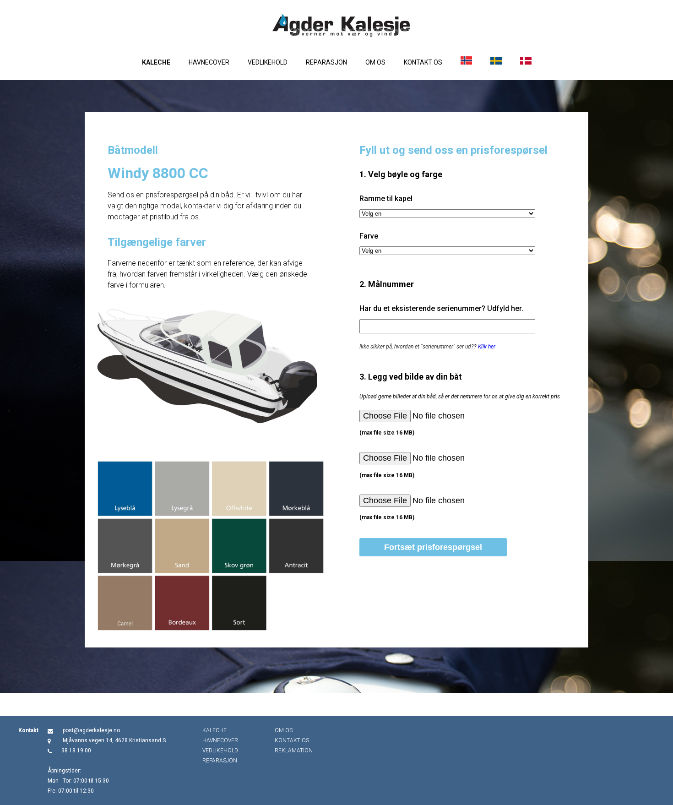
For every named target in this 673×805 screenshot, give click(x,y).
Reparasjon (326, 62)
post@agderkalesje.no (91, 730)
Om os (375, 62)
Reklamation (294, 750)
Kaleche (156, 62)
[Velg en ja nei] (447, 213)
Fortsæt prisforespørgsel (433, 547)
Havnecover (209, 62)
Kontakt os (423, 62)
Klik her (486, 346)
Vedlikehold (268, 62)
